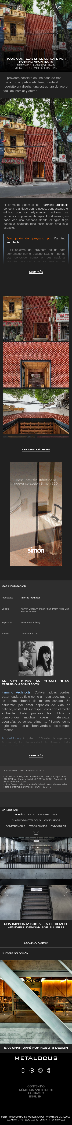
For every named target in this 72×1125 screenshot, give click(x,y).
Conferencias (15, 826)
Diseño (19, 815)
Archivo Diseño (36, 943)
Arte (31, 815)
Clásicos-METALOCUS (26, 820)
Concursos (52, 820)
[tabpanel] (36, 891)
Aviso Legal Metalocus (58, 1117)
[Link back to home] (36, 1060)
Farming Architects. (31, 598)
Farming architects (56, 205)
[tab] (19, 815)
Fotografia (58, 826)
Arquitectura (47, 815)
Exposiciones (38, 826)
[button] (6, 891)
